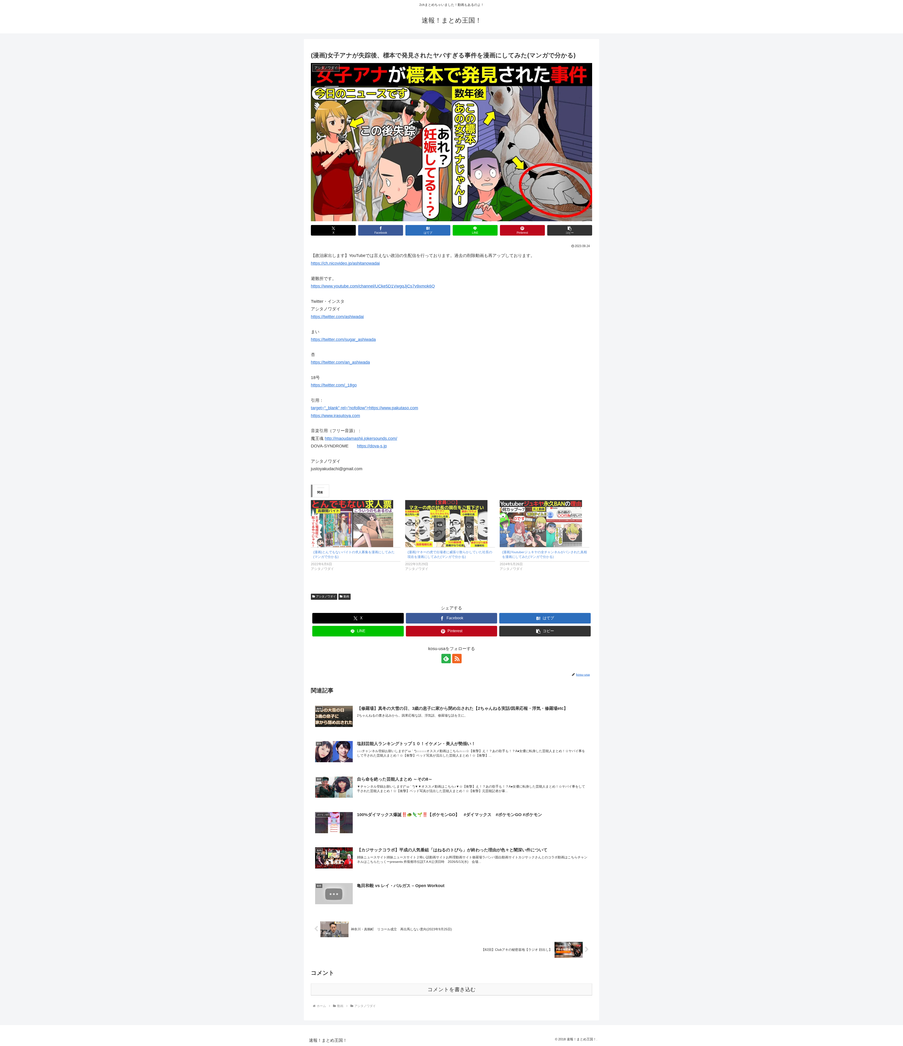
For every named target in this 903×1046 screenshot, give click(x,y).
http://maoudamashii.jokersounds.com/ (361, 438)
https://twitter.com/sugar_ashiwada (343, 339)
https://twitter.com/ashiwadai (337, 316)
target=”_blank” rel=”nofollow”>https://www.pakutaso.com (364, 408)
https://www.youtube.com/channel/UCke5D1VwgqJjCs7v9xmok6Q (373, 286)
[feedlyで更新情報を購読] (446, 658)
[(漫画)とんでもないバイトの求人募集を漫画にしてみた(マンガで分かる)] (355, 523)
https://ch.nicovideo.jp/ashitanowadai (345, 263)
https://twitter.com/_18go (334, 385)
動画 (346, 596)
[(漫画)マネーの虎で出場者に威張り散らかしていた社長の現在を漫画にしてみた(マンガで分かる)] (450, 523)
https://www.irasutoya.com (335, 415)
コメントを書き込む (452, 989)
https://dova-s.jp (372, 446)
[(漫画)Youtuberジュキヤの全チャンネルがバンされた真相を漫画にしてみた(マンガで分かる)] (544, 523)
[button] (569, 230)
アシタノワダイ (326, 596)
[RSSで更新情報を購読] (457, 658)
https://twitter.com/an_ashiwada (340, 362)
